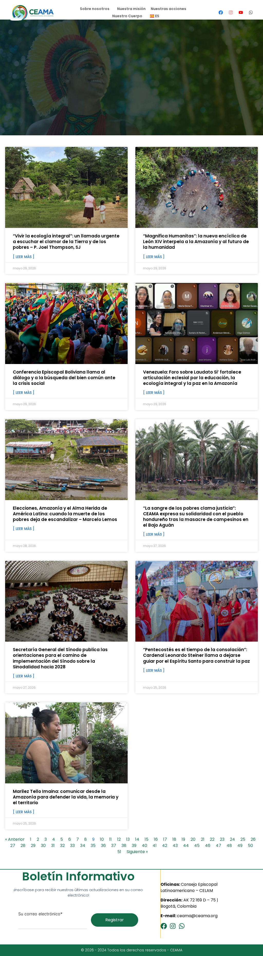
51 (119, 852)
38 (123, 845)
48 (229, 845)
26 (253, 839)
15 (146, 839)
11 (110, 839)
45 (197, 845)
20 (193, 839)
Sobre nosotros (94, 8)
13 (128, 839)
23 (222, 839)
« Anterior (15, 839)
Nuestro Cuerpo (127, 16)
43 (175, 845)
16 (156, 839)
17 (165, 839)
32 (62, 845)
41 (155, 845)
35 (93, 845)
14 (137, 839)
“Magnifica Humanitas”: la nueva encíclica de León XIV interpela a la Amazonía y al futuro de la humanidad (196, 241)
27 (12, 845)
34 (82, 845)
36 (103, 845)
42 (164, 845)
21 (202, 839)
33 (72, 845)
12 (119, 839)
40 (144, 845)
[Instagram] (231, 12)
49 (239, 845)
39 (134, 845)
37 (113, 845)
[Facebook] (221, 12)
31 (53, 845)
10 (102, 839)
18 (174, 839)
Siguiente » (137, 852)
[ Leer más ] (23, 256)
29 (33, 845)
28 (23, 845)
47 (218, 845)
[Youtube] (241, 12)
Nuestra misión (131, 8)
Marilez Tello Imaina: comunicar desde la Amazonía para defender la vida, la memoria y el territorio (65, 797)
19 (183, 839)
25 (242, 839)
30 (43, 845)
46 (207, 845)
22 (212, 839)
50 (250, 845)
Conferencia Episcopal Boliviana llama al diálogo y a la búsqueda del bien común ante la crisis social (64, 377)
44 (186, 845)
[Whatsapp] (251, 12)
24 (232, 839)
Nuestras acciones (168, 8)
